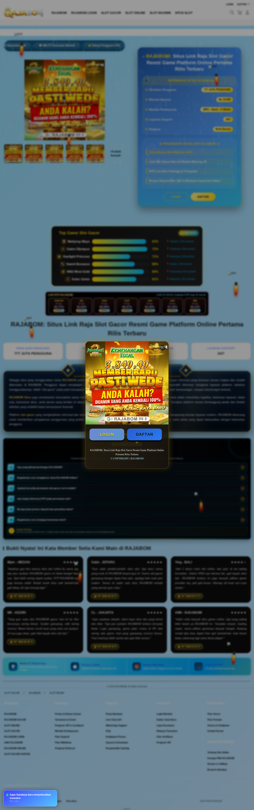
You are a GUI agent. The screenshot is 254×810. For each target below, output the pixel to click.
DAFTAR (144, 434)
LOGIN (107, 434)
